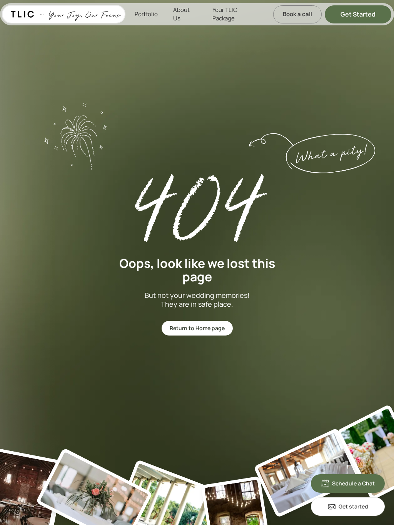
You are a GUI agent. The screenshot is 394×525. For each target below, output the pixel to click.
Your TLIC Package (224, 14)
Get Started (358, 14)
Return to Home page (197, 328)
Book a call (297, 14)
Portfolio (146, 14)
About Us (181, 14)
